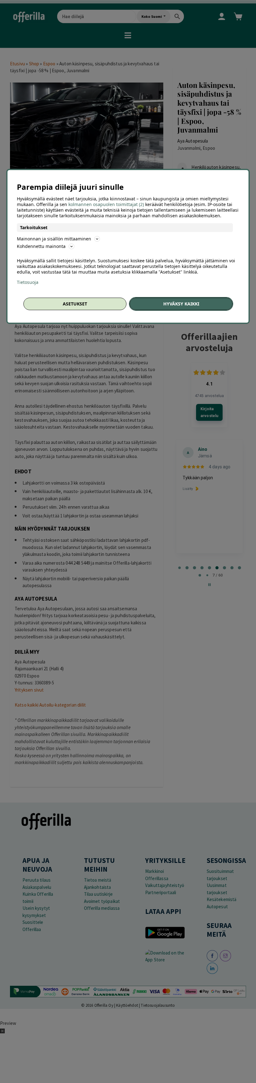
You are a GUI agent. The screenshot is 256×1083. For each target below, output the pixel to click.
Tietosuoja (27, 282)
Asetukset (75, 304)
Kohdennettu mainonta (41, 246)
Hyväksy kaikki (181, 304)
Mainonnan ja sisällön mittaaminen (54, 239)
